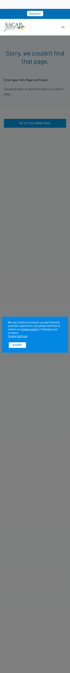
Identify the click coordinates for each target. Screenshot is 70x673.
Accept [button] (17, 345)
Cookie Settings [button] (17, 336)
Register (35, 13)
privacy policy (29, 329)
